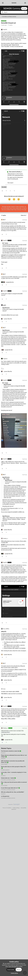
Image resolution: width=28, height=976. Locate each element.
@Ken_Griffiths (11, 718)
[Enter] (2, 12)
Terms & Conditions (7, 807)
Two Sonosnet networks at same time (10, 751)
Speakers (3, 752)
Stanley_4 (5, 538)
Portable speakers (5, 770)
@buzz (2, 718)
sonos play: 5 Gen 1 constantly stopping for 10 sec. (14, 772)
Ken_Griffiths (6, 628)
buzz (4, 689)
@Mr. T (3, 461)
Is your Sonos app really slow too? (9, 788)
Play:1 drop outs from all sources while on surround (14, 782)
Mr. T (4, 219)
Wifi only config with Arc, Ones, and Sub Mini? (12, 792)
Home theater (4, 764)
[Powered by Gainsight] (14, 805)
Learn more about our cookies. (16, 966)
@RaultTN (3, 631)
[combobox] (14, 12)
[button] (1, 8)
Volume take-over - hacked (7, 778)
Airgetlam (5, 358)
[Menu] (2, 3)
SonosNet (4, 187)
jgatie (4, 305)
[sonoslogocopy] (14, 3)
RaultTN (5, 29)
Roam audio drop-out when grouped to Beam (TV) (13, 766)
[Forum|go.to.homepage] (11, 8)
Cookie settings (16, 807)
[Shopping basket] (25, 3)
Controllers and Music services (9, 16)
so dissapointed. (5, 796)
